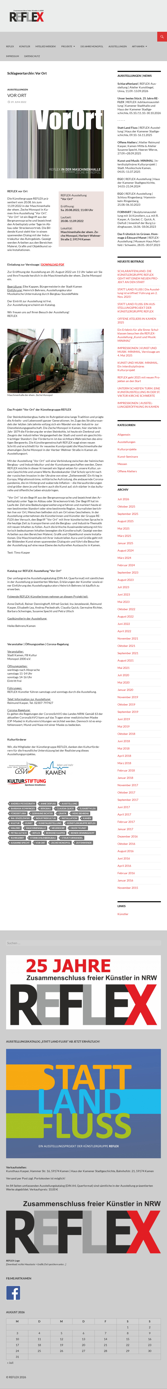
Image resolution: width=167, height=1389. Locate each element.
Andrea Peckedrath (23, 803)
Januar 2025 (125, 543)
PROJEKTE (66, 46)
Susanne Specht (20, 842)
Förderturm (18, 813)
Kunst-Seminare (128, 456)
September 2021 (128, 653)
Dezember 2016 (128, 836)
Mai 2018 (124, 748)
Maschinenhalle (36, 828)
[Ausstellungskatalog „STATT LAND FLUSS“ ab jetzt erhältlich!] (83, 1103)
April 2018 (124, 755)
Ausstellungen (17, 89)
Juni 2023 (124, 594)
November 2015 (128, 887)
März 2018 (124, 763)
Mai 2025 (124, 528)
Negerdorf (58, 828)
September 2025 (128, 513)
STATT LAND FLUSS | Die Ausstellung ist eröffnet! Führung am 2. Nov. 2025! (139, 293)
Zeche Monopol (60, 842)
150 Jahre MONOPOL (91, 46)
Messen (122, 464)
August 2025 (126, 521)
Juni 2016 (124, 858)
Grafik (62, 813)
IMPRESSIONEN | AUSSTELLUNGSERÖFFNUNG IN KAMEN (138, 404)
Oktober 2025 (126, 506)
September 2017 (128, 799)
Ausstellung (69, 803)
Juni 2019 (124, 719)
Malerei (15, 828)
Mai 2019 (124, 726)
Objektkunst (78, 828)
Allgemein (124, 434)
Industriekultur (46, 818)
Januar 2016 (125, 880)
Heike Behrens (80, 813)
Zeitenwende (84, 842)
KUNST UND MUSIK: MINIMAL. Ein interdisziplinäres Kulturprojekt (138, 366)
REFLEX (10, 46)
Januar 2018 (125, 777)
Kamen (87, 818)
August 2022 (126, 616)
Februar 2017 (126, 821)
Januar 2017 (125, 829)
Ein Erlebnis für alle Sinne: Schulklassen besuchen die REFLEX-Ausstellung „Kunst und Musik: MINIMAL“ (138, 335)
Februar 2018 (126, 770)
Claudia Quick (65, 808)
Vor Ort (40, 842)
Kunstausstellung (50, 823)
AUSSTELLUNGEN (118, 46)
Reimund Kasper (55, 833)
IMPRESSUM (12, 56)
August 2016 (126, 851)
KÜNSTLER (24, 46)
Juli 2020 (123, 675)
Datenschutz (32, 56)
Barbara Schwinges (23, 808)
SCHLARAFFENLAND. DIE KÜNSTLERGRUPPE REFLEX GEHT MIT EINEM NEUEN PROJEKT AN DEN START (138, 276)
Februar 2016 (126, 873)
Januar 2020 (125, 689)
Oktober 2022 (126, 609)
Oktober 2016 (126, 843)
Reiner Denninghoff (82, 833)
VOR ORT (16, 95)
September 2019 (128, 711)
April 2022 (124, 631)
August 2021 (126, 660)
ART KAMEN (138, 46)
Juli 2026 (123, 499)
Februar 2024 (126, 565)
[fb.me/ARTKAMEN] (13, 1292)
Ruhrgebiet (17, 837)
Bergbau (46, 808)
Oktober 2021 (126, 645)
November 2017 (128, 785)
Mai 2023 (124, 601)
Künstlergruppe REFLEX (81, 823)
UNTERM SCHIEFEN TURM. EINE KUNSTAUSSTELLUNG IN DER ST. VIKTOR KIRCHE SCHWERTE (139, 392)
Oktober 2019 (126, 704)
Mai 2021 (124, 667)
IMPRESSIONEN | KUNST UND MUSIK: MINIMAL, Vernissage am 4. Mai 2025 (139, 351)
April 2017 (124, 814)
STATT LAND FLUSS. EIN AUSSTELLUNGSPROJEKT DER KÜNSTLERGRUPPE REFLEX (137, 307)
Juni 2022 (124, 623)
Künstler (123, 914)
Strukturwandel (72, 837)
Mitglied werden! (45, 46)
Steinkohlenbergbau (43, 837)
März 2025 (124, 535)
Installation (69, 818)
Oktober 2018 (126, 733)
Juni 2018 (124, 741)
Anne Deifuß (48, 803)
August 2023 (126, 579)
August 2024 (126, 550)
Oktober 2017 (126, 792)
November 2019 (128, 697)
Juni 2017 (124, 807)
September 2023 (128, 572)
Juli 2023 (123, 587)
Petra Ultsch (19, 833)
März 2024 (124, 557)
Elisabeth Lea (88, 808)
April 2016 (124, 865)
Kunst (29, 823)
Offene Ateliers (127, 471)
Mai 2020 (124, 682)
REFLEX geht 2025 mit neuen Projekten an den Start (139, 379)
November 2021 (128, 638)
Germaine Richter (42, 813)
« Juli (10, 1362)
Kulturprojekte (127, 449)
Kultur (15, 823)
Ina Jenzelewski (20, 818)
